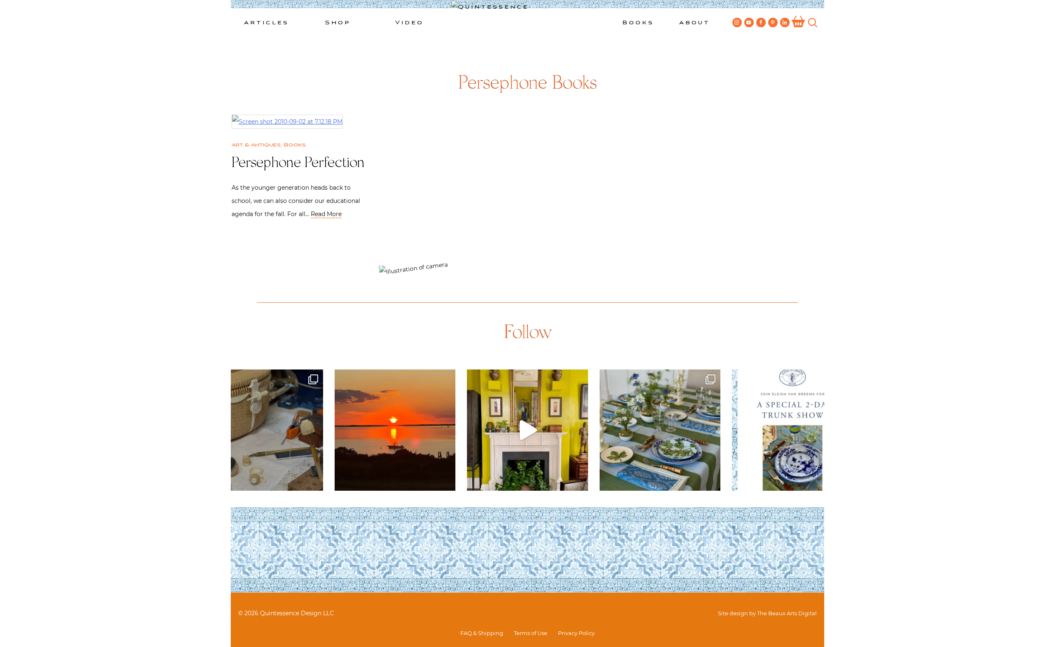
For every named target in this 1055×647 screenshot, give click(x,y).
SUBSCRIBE (454, 243)
